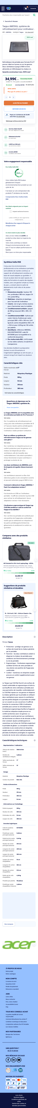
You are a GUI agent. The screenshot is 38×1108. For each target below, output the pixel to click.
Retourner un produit (12, 989)
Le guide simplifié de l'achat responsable (14, 1015)
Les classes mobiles (12, 1027)
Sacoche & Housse (11, 21)
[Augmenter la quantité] (13, 97)
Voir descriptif (29, 32)
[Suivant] (34, 47)
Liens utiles (9, 997)
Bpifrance (9, 1037)
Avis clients (19, 1095)
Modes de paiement (12, 986)
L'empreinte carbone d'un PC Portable (17, 1024)
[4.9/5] (15, 8)
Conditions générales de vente (19, 1100)
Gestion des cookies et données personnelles (19, 1104)
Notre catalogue (11, 974)
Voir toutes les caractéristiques (14, 393)
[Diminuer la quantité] (6, 97)
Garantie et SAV (10, 984)
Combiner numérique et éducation (16, 1022)
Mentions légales (19, 1097)
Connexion (33, 8)
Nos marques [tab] (8, 924)
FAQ (7, 1007)
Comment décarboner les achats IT (16, 1019)
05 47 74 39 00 (13, 1051)
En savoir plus (30, 85)
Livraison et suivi (11, 981)
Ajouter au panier (20, 103)
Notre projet (9, 971)
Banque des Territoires (13, 1034)
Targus (10, 642)
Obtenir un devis (19, 109)
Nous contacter (10, 999)
